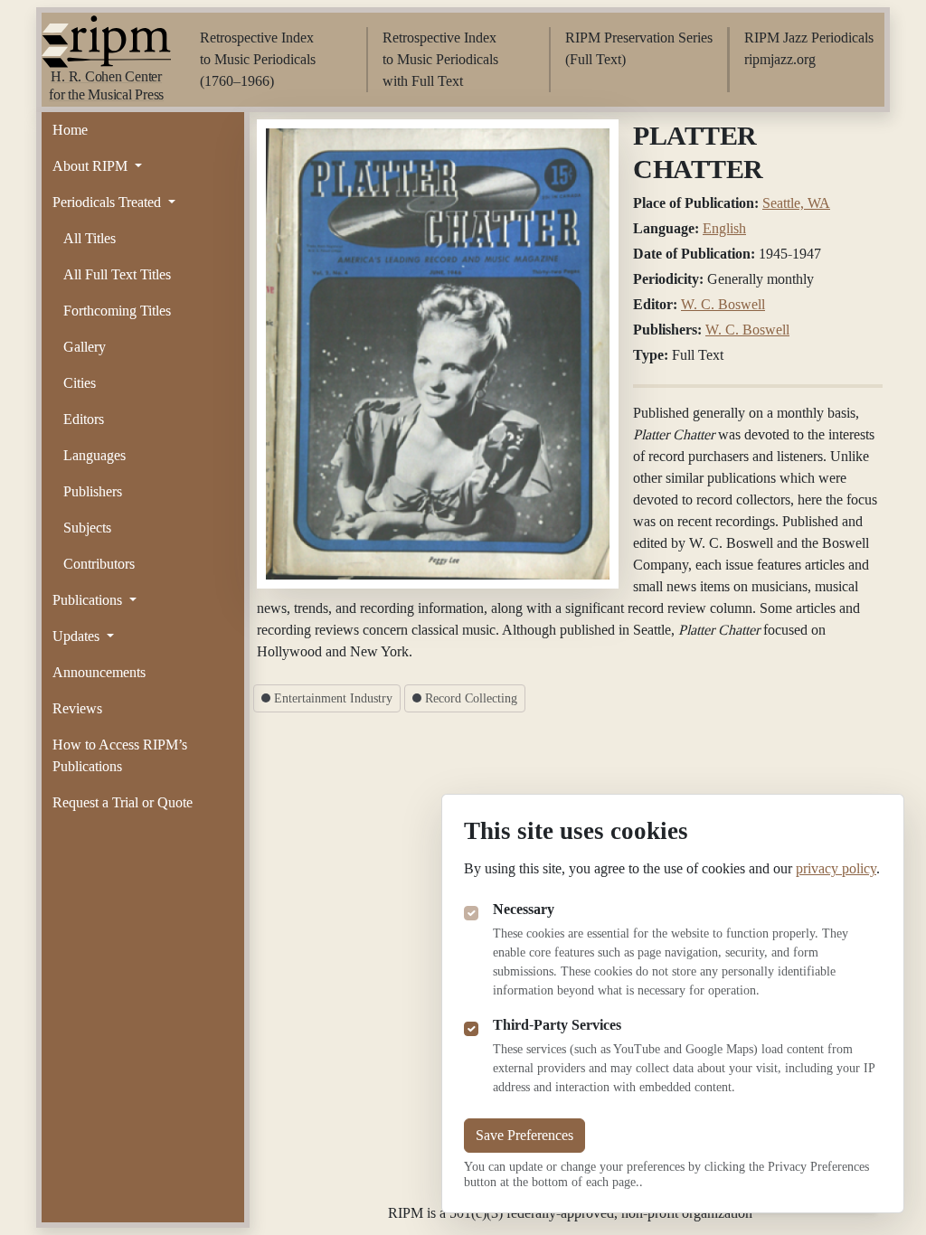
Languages (94, 455)
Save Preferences (524, 1135)
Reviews (77, 708)
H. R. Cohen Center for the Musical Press (106, 85)
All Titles (89, 238)
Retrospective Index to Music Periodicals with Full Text (440, 59)
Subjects (87, 527)
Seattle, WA (796, 203)
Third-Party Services (557, 1024)
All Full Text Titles (117, 274)
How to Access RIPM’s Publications (119, 755)
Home (70, 129)
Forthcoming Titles (117, 310)
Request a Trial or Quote (122, 802)
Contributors (99, 563)
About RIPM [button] (91, 166)
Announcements (99, 672)
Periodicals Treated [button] (108, 202)
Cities (79, 383)
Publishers (92, 491)
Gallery (84, 346)
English (724, 228)
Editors (83, 419)
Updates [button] (77, 636)
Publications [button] (89, 600)
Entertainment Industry (331, 698)
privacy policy (836, 868)
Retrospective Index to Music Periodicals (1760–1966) (258, 59)
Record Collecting (469, 698)
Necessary (523, 909)
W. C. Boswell (723, 304)
